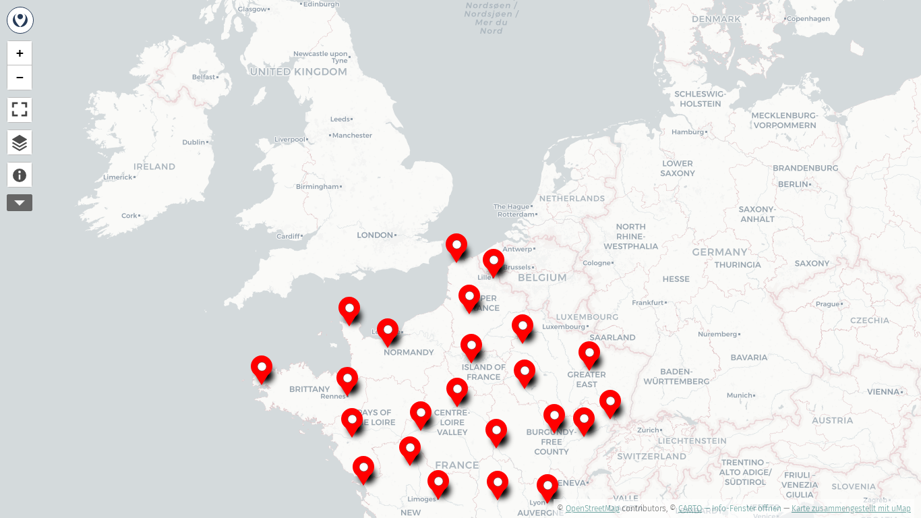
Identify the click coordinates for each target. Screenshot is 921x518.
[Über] (19, 175)
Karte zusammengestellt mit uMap (851, 508)
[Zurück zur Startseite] (20, 20)
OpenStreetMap (593, 508)
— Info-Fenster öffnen (742, 508)
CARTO (690, 508)
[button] (469, 298)
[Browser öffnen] (19, 142)
